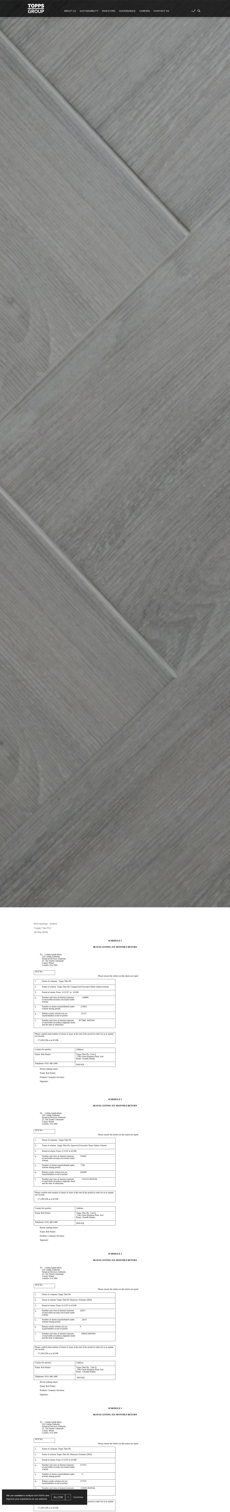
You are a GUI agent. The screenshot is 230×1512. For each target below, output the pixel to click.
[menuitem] (70, 12)
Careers (144, 10)
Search (198, 11)
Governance (127, 10)
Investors (108, 10)
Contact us (161, 10)
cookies (18, 1495)
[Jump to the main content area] (115, 895)
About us (70, 10)
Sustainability (89, 10)
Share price (193, 10)
